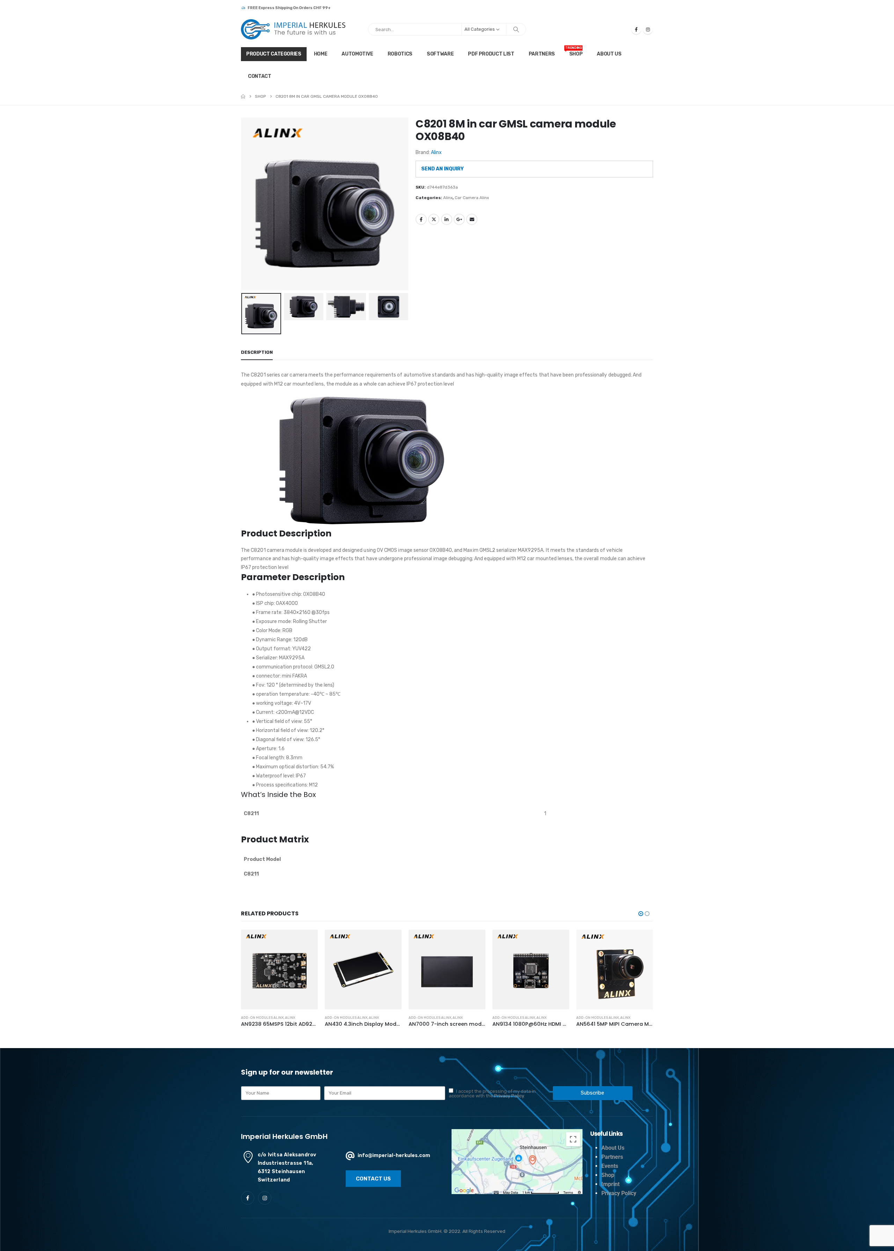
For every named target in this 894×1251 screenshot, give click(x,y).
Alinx (436, 152)
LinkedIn (446, 219)
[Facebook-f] (247, 1198)
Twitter (433, 219)
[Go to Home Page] (243, 96)
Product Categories (273, 54)
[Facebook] (636, 29)
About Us (609, 54)
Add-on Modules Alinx (262, 1018)
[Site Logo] (293, 29)
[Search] (516, 29)
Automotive (357, 54)
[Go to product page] (279, 969)
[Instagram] (648, 29)
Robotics (400, 54)
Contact (259, 76)
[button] (242, 204)
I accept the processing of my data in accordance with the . (492, 1093)
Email (471, 219)
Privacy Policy (509, 1095)
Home (321, 54)
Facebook (421, 219)
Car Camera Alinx (472, 197)
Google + (459, 219)
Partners (542, 54)
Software (440, 54)
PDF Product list (491, 54)
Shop (573, 51)
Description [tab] (257, 352)
